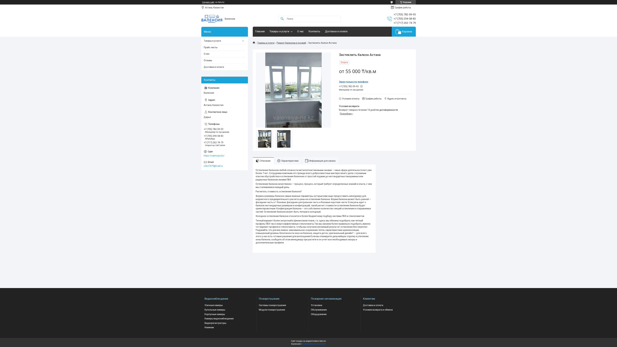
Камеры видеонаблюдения (219, 318)
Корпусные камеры (215, 314)
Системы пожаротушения (272, 305)
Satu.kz (322, 341)
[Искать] (282, 18)
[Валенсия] (211, 19)
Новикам (209, 327)
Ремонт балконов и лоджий (291, 43)
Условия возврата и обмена (378, 309)
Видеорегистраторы (215, 323)
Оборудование (319, 314)
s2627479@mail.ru (213, 166)
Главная (260, 31)
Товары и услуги (279, 31)
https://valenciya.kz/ (214, 155)
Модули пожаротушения (272, 309)
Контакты (314, 31)
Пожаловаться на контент (314, 344)
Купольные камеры (215, 309)
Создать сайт (208, 2)
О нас (300, 31)
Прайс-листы (210, 47)
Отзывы (208, 60)
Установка (316, 305)
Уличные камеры (214, 305)
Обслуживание (319, 309)
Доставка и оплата (336, 31)
